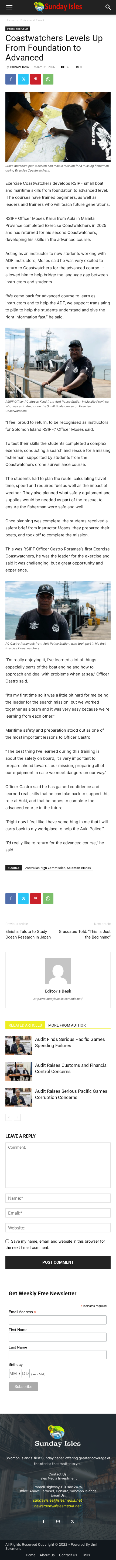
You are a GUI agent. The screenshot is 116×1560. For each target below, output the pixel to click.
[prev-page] (8, 1117)
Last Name (18, 1347)
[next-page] (17, 1117)
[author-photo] (58, 983)
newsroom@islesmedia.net (57, 1506)
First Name (18, 1329)
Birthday (16, 1364)
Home (10, 20)
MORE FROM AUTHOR (67, 1025)
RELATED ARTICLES (25, 1025)
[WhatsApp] (48, 79)
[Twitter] (23, 79)
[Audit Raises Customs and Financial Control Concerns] (18, 1071)
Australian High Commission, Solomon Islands (58, 868)
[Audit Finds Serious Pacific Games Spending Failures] (18, 1045)
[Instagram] (58, 1521)
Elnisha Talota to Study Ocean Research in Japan (28, 934)
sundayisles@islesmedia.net (57, 1500)
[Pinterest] (35, 79)
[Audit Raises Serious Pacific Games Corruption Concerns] (18, 1097)
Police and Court (32, 20)
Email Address (22, 1311)
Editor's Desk (19, 67)
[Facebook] (10, 79)
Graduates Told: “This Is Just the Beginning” (85, 934)
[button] (9, 7)
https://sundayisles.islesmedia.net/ (58, 999)
